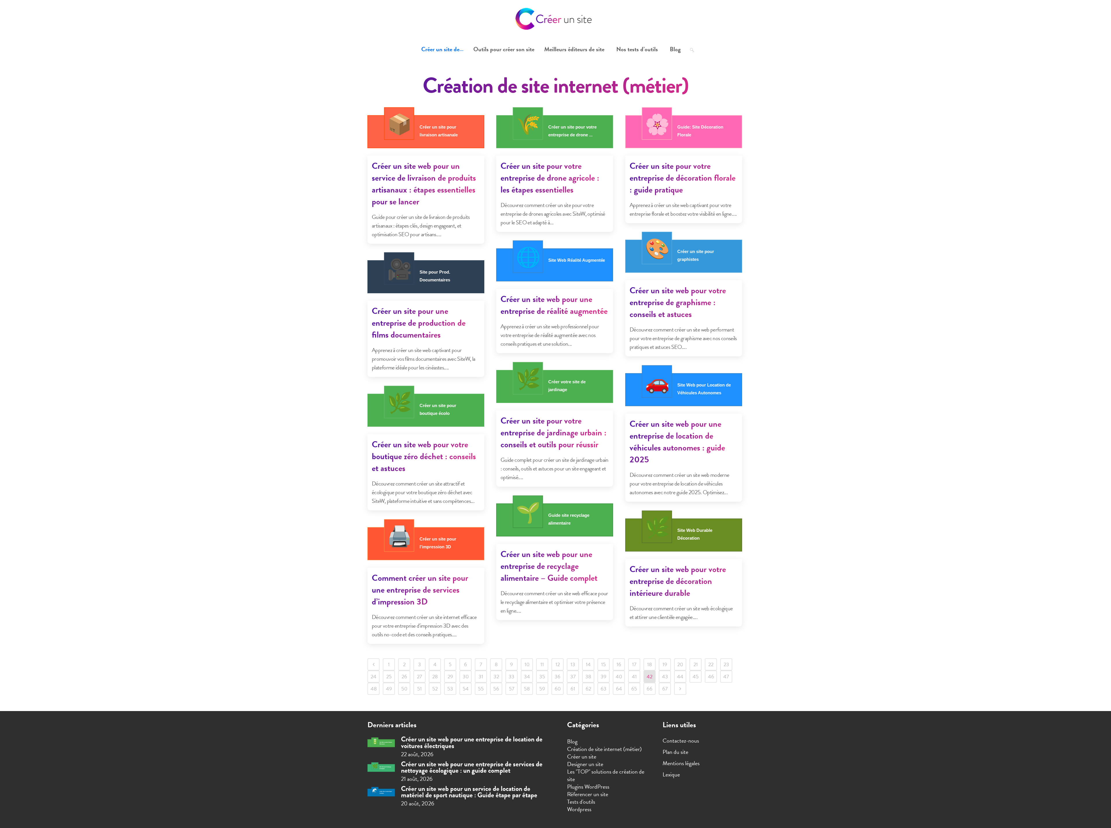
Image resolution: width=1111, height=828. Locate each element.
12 (558, 664)
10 (527, 664)
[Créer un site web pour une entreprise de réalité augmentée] (554, 264)
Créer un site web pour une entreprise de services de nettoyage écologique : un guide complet (471, 767)
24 (373, 676)
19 (665, 664)
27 (419, 676)
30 (466, 676)
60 (558, 689)
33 (511, 676)
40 (619, 676)
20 (680, 664)
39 (603, 676)
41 (634, 676)
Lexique (671, 774)
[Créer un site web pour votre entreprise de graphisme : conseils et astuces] (683, 256)
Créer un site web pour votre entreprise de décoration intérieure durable (678, 581)
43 (665, 676)
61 (573, 689)
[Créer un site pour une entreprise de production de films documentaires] (425, 276)
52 (435, 689)
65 (634, 689)
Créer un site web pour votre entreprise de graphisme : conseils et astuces (678, 302)
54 (466, 689)
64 (619, 689)
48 (374, 689)
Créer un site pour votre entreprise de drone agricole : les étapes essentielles (550, 178)
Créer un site (581, 756)
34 (527, 676)
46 (711, 676)
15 (603, 664)
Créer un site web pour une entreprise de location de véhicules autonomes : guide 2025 (677, 441)
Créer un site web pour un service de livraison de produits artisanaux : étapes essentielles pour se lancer (424, 184)
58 (527, 689)
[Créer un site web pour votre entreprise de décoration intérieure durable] (683, 534)
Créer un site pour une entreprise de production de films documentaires (419, 323)
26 (404, 676)
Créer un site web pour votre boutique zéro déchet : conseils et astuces (424, 456)
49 (389, 689)
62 (588, 689)
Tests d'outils (581, 801)
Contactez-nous (681, 740)
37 (573, 676)
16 (619, 664)
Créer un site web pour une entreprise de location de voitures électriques (471, 742)
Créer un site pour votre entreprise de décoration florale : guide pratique (682, 178)
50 (404, 689)
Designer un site (585, 764)
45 (696, 676)
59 (542, 689)
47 (726, 676)
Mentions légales (681, 763)
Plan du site (675, 752)
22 (710, 664)
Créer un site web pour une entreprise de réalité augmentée (554, 305)
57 (511, 689)
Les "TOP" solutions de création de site (605, 775)
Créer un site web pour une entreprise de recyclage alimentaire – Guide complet (549, 566)
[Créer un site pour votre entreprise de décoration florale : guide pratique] (683, 131)
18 (649, 664)
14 (588, 664)
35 (542, 676)
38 (588, 676)
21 (696, 664)
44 (680, 676)
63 (603, 689)
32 (496, 676)
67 (665, 689)
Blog (572, 741)
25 (389, 676)
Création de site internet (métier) (604, 749)
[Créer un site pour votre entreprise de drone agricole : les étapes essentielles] (554, 131)
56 (496, 689)
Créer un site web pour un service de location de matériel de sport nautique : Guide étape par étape (469, 791)
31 (481, 676)
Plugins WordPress (588, 786)
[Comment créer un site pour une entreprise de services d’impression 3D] (425, 543)
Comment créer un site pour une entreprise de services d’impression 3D (420, 589)
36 (557, 676)
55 (481, 689)
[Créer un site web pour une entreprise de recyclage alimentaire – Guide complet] (554, 519)
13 (573, 664)
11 (542, 664)
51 (419, 689)
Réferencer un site (587, 794)
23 (726, 664)
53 (450, 689)
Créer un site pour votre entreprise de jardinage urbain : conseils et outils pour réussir (553, 432)
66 (649, 689)
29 (450, 676)
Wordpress (579, 809)
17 (634, 664)
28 (435, 676)
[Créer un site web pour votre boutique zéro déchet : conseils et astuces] (425, 410)
